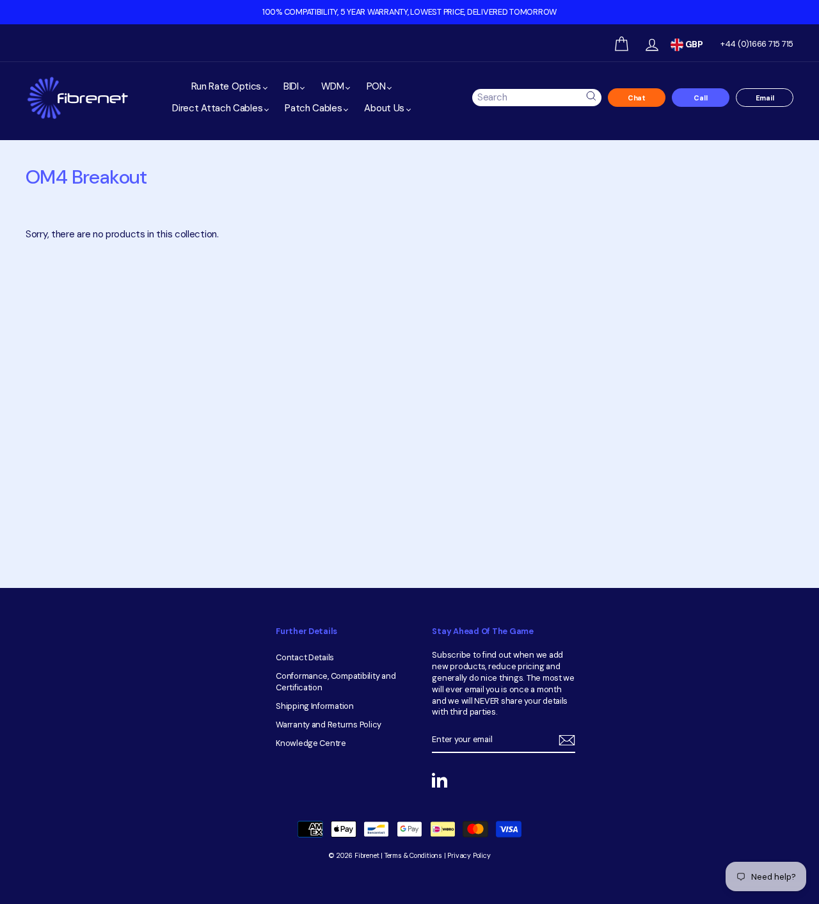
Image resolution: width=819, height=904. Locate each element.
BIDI (292, 86)
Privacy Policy (468, 856)
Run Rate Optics (227, 86)
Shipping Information (315, 706)
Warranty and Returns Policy (328, 724)
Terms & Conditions (413, 856)
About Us (385, 108)
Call (700, 97)
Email (765, 97)
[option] (409, 12)
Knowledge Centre (311, 743)
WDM (334, 86)
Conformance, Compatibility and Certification (335, 681)
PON (377, 86)
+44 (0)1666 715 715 (756, 43)
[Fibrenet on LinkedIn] (439, 780)
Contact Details (305, 657)
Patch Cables (314, 108)
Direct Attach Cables (218, 108)
